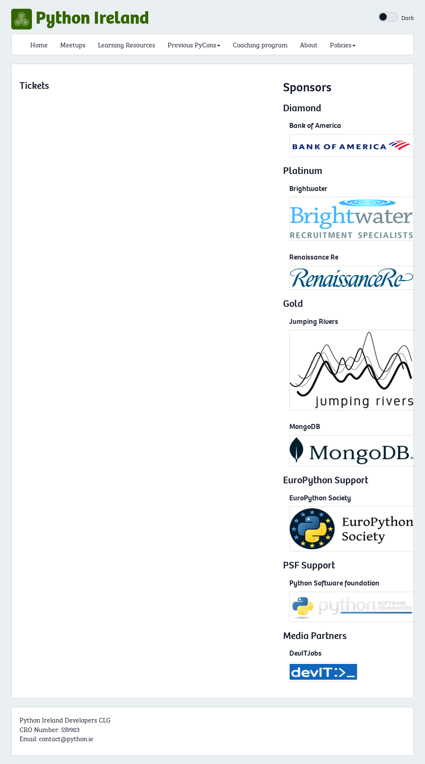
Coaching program (260, 44)
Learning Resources (126, 44)
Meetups (72, 44)
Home (39, 44)
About (309, 44)
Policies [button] (341, 44)
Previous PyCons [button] (192, 44)
